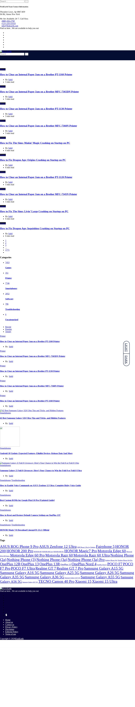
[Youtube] (6, 40)
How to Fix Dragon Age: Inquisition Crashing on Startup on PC (35, 228)
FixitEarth (19, 638)
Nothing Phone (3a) (51, 559)
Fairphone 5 (105, 546)
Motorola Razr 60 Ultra (91, 555)
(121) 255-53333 (9, 23)
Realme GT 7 (45, 568)
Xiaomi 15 (83, 581)
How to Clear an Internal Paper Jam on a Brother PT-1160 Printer (36, 74)
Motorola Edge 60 (112, 551)
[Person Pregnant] (6, 615)
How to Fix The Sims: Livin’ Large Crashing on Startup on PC (34, 211)
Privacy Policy (11, 627)
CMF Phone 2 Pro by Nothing (86, 547)
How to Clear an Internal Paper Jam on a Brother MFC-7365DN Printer (39, 91)
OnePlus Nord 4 (84, 564)
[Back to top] (1, 643)
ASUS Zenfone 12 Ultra (58, 546)
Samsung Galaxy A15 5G (103, 568)
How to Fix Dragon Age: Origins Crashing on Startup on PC (33, 160)
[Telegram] (6, 47)
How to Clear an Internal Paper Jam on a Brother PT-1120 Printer (36, 177)
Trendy (8, 332)
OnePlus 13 (30, 564)
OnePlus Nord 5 (102, 564)
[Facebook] (6, 33)
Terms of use (10, 634)
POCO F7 (114, 564)
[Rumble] (6, 612)
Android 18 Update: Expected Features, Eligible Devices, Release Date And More (36, 453)
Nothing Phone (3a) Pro (86, 559)
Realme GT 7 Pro (70, 568)
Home (7, 620)
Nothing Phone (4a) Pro (125, 560)
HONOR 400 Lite (47, 551)
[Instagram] (6, 44)
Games (3, 138)
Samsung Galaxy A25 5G (59, 572)
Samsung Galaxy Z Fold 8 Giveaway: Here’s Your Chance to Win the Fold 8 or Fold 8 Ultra (41, 470)
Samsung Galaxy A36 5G (44, 577)
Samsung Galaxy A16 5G (19, 572)
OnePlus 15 (65, 564)
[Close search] (1, 57)
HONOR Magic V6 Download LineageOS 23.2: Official (24, 530)
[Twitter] (6, 35)
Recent (8, 327)
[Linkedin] (6, 37)
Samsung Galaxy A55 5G (100, 577)
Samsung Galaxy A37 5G (72, 578)
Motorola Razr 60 (59, 555)
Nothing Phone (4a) (111, 560)
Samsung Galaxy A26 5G (99, 572)
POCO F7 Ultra (23, 568)
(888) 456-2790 (8, 21)
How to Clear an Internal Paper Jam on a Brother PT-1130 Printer (36, 108)
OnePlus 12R (10, 564)
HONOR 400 (38, 551)
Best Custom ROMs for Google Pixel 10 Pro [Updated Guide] (27, 500)
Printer (3, 69)
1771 (7, 250)
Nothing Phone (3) (21, 559)
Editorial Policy (11, 632)
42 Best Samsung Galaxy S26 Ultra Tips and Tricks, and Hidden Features (33, 418)
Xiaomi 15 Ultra (104, 581)
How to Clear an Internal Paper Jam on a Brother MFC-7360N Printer (38, 125)
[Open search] (1, 59)
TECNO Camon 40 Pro (56, 581)
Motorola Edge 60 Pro (27, 555)
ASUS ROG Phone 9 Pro (19, 546)
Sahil (11, 346)
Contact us (9, 624)
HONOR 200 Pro (19, 551)
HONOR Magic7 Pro (80, 551)
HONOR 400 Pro (58, 551)
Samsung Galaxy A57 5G (30, 582)
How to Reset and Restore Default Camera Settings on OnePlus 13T (30, 515)
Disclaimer (9, 629)
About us (9, 622)
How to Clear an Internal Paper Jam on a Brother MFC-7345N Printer (38, 194)
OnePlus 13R (49, 564)
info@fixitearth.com (10, 26)
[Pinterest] (6, 42)
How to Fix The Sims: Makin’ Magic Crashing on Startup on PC (35, 143)
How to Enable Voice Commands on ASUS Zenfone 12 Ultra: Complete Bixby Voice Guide (40, 485)
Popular (8, 329)
